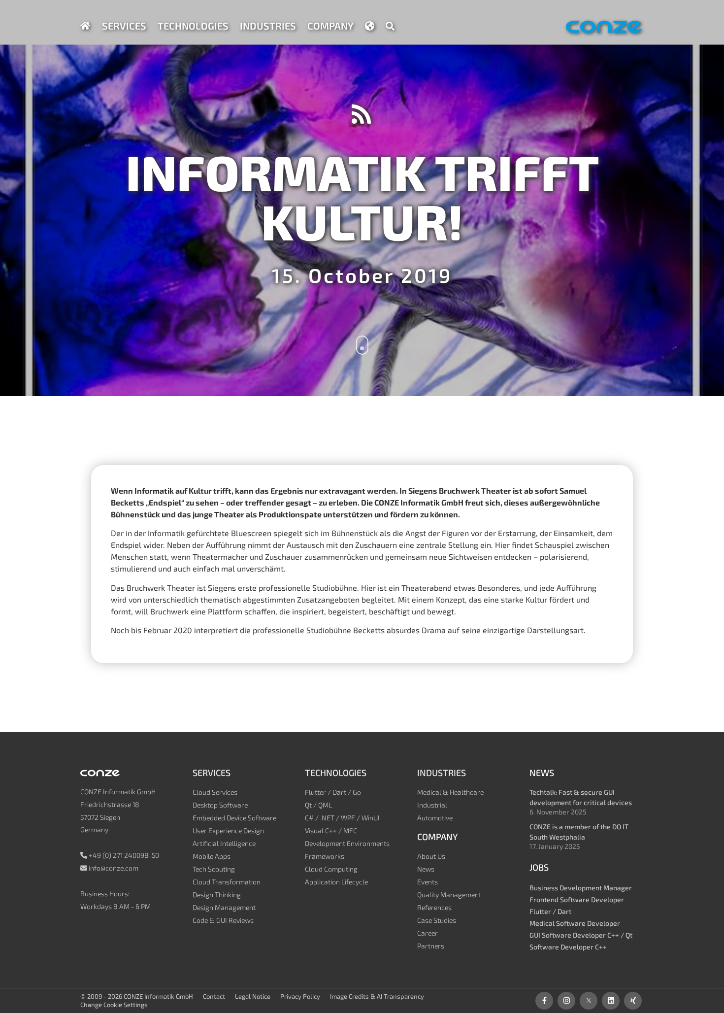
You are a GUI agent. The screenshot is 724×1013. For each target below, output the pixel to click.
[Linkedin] (611, 1001)
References (434, 907)
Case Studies (436, 920)
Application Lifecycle (336, 882)
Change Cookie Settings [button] (114, 1005)
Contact (214, 996)
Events (427, 882)
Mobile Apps (211, 856)
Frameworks (324, 856)
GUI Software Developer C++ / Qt (580, 935)
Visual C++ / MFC (331, 830)
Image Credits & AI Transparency (377, 996)
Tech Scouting (214, 869)
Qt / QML (318, 805)
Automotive (435, 817)
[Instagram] (566, 1001)
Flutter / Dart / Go (333, 792)
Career (427, 933)
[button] (390, 26)
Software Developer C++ (568, 947)
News (425, 869)
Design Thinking (217, 894)
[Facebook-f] (544, 1001)
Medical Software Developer (574, 923)
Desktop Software (220, 805)
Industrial (432, 805)
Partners (430, 946)
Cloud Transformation (227, 882)
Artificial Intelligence (224, 843)
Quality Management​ (449, 894)
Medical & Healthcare (450, 792)
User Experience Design (228, 830)
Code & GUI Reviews (223, 920)
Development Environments (347, 843)
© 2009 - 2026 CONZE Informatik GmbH (136, 996)
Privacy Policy (300, 996)
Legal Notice (252, 996)
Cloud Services (215, 792)
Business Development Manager (580, 887)
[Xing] (633, 1001)
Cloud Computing (331, 869)
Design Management (224, 907)
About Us (431, 856)
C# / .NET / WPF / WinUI (342, 817)
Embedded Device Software (234, 817)
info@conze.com (113, 868)
